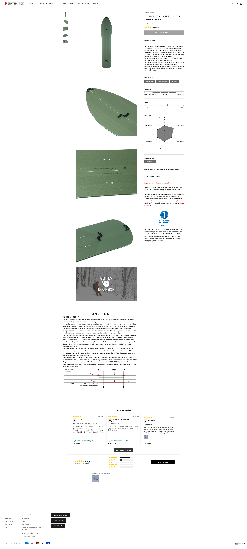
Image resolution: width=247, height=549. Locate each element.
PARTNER (8, 518)
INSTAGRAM (58, 520)
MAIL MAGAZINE (60, 515)
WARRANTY (8, 524)
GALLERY (63, 3)
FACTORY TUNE (83, 3)
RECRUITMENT (9, 521)
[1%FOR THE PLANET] (164, 218)
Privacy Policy (26, 524)
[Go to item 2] (65, 21)
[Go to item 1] (65, 14)
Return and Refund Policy (30, 533)
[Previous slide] (68, 433)
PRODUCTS (32, 3)
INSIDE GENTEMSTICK (47, 3)
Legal (23, 521)
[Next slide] (178, 433)
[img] (77, 417)
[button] (148, 27)
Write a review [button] (163, 462)
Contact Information (29, 536)
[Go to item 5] (65, 41)
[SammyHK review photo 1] (146, 437)
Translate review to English (84, 441)
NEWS (72, 3)
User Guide (25, 518)
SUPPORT (96, 3)
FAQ (6, 528)
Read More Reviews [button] (123, 450)
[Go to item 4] (65, 35)
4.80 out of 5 (89, 461)
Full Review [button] (76, 443)
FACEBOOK (58, 525)
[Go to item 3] (65, 28)
